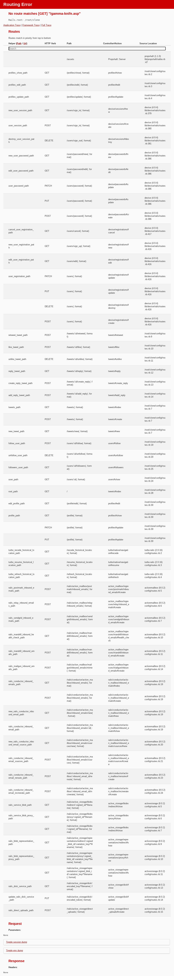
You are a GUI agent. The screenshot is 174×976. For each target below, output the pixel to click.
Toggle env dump (14, 950)
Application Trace (12, 25)
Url (25, 43)
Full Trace (46, 25)
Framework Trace (31, 25)
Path (19, 43)
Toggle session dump (16, 942)
